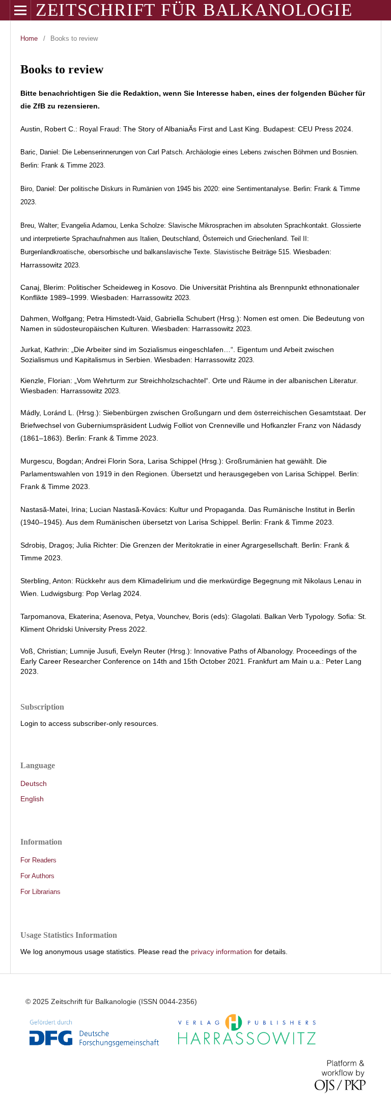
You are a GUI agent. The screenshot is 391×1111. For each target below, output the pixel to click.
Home (29, 38)
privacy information (221, 951)
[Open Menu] (20, 10)
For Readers (38, 860)
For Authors (37, 876)
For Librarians (40, 892)
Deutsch (33, 783)
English (32, 799)
